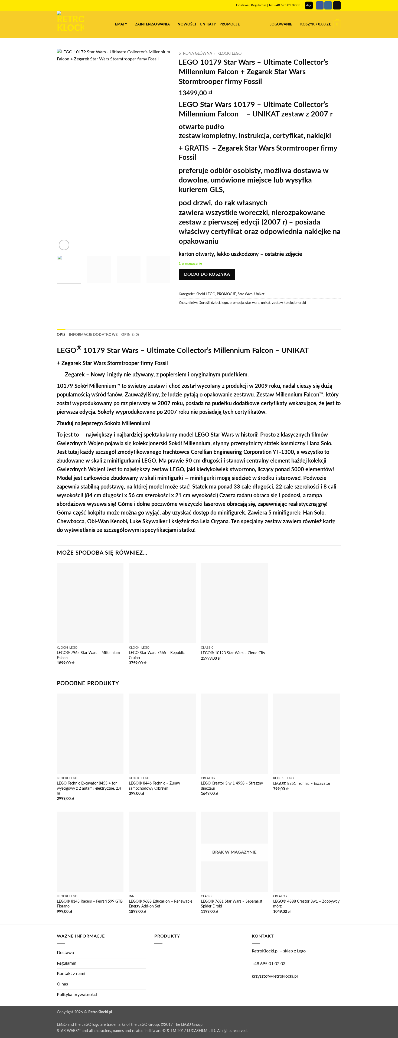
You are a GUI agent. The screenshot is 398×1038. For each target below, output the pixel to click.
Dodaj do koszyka (207, 274)
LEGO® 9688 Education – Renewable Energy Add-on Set (160, 904)
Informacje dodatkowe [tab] (93, 334)
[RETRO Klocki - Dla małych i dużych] (77, 24)
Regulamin (258, 5)
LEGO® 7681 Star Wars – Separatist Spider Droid (231, 904)
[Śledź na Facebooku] (320, 5)
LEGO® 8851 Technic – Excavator (301, 784)
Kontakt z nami (71, 973)
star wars (252, 302)
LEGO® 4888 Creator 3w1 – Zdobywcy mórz (306, 904)
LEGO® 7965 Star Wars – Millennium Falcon (88, 655)
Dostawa (242, 5)
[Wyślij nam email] (337, 5)
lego (224, 302)
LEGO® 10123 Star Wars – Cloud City (233, 653)
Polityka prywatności (77, 995)
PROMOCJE (226, 294)
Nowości (187, 24)
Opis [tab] (61, 334)
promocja (237, 302)
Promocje (230, 24)
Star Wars (245, 294)
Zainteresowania (152, 24)
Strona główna (195, 54)
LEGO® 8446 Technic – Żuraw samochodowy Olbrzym (154, 785)
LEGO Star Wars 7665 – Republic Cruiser (157, 655)
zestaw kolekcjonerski (289, 302)
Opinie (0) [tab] (130, 334)
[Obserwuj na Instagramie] (328, 5)
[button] (107, 24)
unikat (265, 302)
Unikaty (208, 24)
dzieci (215, 302)
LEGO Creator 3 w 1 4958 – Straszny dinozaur (232, 785)
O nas (62, 984)
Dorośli (204, 302)
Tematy (120, 24)
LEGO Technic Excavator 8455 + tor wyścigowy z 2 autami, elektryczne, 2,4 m (89, 788)
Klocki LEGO (229, 54)
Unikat (259, 294)
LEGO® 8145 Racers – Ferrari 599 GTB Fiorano (90, 904)
